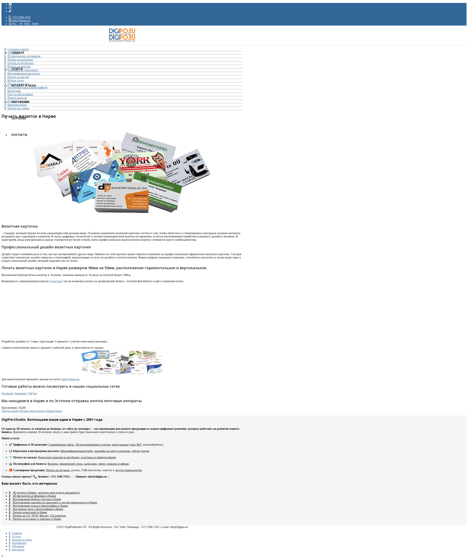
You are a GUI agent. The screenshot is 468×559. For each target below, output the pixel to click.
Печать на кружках (58, 470)
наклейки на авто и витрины (112, 451)
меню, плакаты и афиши (113, 463)
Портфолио (21, 102)
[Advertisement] (111, 311)
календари (90, 463)
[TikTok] (122, 476)
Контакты (19, 135)
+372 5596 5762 (21, 17)
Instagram (20, 393)
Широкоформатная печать (76, 451)
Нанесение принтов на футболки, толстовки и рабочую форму (77, 457)
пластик (56, 281)
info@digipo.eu (21, 20)
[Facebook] (10, 4)
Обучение (19, 118)
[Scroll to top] (2, 555)
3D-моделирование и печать (93, 444)
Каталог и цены (24, 85)
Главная (18, 52)
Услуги (17, 69)
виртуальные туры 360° (127, 444)
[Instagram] (10, 7)
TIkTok (32, 393)
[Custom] (10, 11)
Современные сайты (61, 444)
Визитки (53, 463)
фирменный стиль (71, 463)
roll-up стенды (140, 451)
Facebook (7, 393)
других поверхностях (128, 470)
